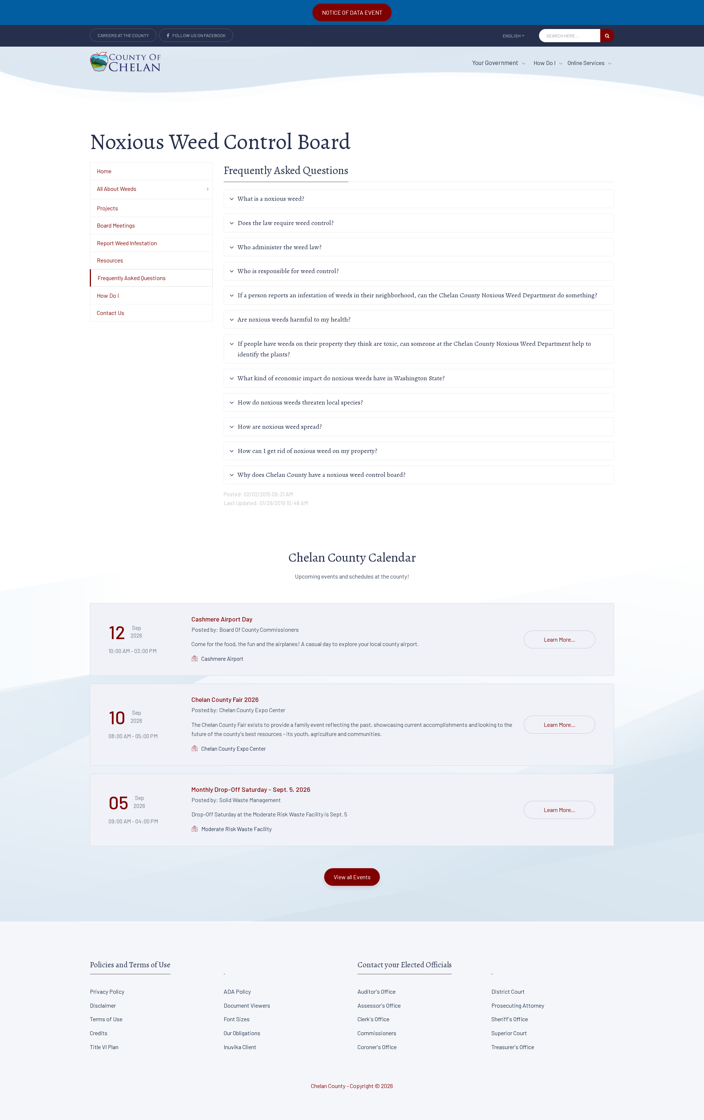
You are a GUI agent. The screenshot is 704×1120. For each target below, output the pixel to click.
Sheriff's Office (509, 1018)
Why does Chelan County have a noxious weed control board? (322, 474)
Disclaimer (103, 1005)
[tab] (419, 198)
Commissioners (377, 1032)
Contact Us (110, 312)
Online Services (587, 62)
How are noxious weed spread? (280, 426)
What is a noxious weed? (271, 198)
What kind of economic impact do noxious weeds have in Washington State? (341, 378)
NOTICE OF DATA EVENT (352, 12)
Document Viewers (247, 1005)
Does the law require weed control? (286, 222)
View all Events (352, 876)
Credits (98, 1032)
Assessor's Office (379, 1005)
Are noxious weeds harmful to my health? (294, 319)
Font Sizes (237, 1018)
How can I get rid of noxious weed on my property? (307, 450)
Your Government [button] (496, 62)
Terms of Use (106, 1018)
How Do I (545, 62)
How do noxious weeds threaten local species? (300, 402)
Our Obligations (242, 1032)
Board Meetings (116, 225)
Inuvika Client (240, 1046)
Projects (107, 207)
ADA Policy (237, 991)
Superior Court (509, 1032)
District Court (508, 991)
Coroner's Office (377, 1046)
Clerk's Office (373, 1018)
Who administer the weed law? (280, 247)
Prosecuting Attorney (517, 1005)
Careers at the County (123, 35)
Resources (110, 260)
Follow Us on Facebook (197, 35)
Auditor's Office (377, 991)
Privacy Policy (107, 991)
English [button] (512, 35)
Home (104, 170)
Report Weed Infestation (127, 242)
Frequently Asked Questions (132, 277)
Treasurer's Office (512, 1046)
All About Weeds (116, 188)
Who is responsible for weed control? (288, 271)
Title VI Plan (104, 1046)
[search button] (607, 35)
